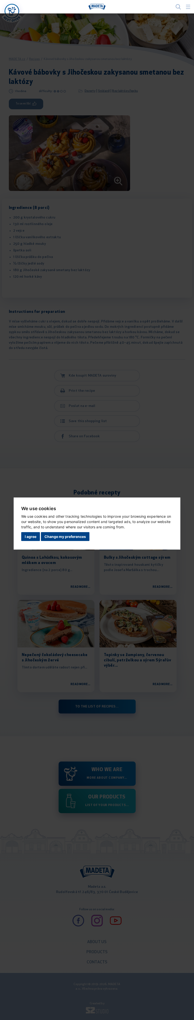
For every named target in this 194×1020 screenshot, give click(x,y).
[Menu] (188, 7)
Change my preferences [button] (65, 536)
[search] (178, 6)
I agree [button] (30, 536)
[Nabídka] (12, 11)
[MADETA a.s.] (97, 6)
